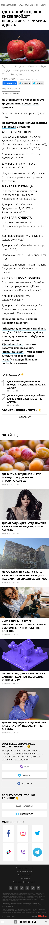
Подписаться (26, 814)
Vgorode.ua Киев (12, 344)
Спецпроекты (25, 878)
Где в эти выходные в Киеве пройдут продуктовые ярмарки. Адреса (26, 384)
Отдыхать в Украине (28, 4)
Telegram (26, 775)
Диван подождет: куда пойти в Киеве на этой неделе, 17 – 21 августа (24, 726)
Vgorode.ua (9, 126)
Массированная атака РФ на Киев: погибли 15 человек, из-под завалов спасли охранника (24, 575)
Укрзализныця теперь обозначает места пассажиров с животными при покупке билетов (24, 626)
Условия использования (24, 868)
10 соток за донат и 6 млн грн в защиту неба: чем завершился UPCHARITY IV (23, 677)
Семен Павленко (13, 89)
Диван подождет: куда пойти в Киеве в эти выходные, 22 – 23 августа (26, 398)
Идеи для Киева (8, 4)
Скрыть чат (24, 417)
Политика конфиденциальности (24, 882)
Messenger (27, 784)
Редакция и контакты (24, 871)
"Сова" (6, 359)
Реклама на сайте (24, 875)
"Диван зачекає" (12, 351)
